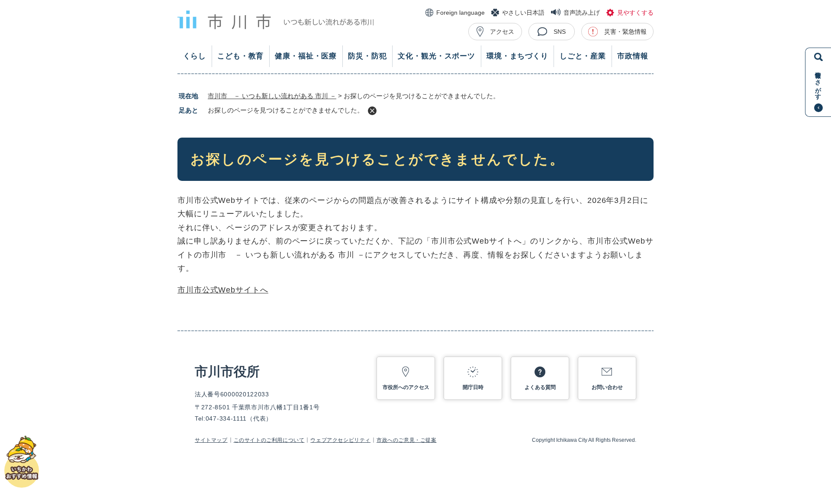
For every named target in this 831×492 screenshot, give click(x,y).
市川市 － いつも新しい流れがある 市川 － (272, 96)
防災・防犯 (367, 56)
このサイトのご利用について (269, 440)
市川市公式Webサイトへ (222, 290)
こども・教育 (240, 56)
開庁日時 (473, 387)
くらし (194, 56)
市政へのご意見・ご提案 (407, 440)
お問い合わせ (607, 387)
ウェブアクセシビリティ (340, 440)
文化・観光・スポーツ (436, 56)
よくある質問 (540, 387)
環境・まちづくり (517, 56)
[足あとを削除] (372, 111)
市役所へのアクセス (406, 387)
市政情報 (632, 56)
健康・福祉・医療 (306, 56)
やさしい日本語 (523, 12)
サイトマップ (211, 440)
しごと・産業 (583, 56)
